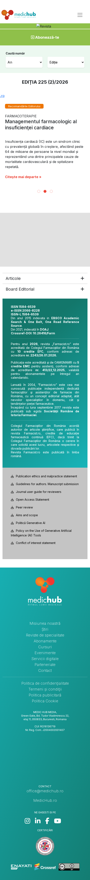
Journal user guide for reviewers (38, 492)
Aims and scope (27, 515)
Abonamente (45, 641)
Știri (45, 629)
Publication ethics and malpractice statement (46, 476)
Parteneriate (45, 664)
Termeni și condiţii (45, 689)
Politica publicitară (45, 695)
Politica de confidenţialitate (45, 683)
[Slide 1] (38, 191)
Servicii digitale (45, 658)
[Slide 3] (51, 191)
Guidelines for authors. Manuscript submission (47, 484)
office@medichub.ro (45, 791)
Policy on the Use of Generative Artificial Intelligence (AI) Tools (41, 533)
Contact (45, 670)
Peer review (24, 507)
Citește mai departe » (23, 177)
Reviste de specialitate (45, 635)
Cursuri (45, 647)
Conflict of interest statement (35, 543)
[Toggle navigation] (80, 15)
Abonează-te (46, 37)
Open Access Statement (32, 499)
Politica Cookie (45, 701)
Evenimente (45, 653)
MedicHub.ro (45, 800)
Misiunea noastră (45, 623)
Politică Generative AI (30, 523)
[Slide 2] (45, 191)
